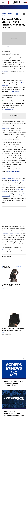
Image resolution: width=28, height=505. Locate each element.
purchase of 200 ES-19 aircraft (10, 233)
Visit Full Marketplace (21, 267)
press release (15, 91)
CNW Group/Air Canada (8, 109)
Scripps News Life (7, 14)
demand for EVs (16, 180)
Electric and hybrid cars (8, 178)
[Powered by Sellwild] (24, 358)
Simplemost (5, 250)
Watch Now (23, 2)
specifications (5, 128)
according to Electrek (13, 171)
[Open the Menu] (2, 2)
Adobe (8, 46)
